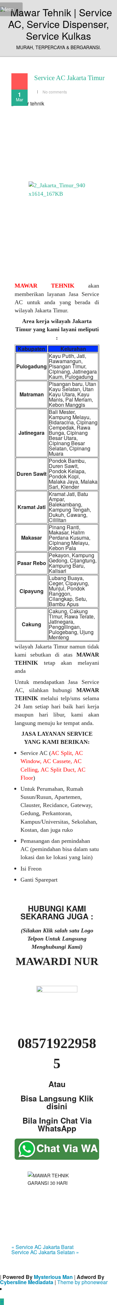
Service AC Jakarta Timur (69, 78)
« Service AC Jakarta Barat (42, 1247)
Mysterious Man (53, 1277)
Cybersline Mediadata (26, 1282)
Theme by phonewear (82, 1282)
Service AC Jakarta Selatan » (45, 1252)
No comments (55, 91)
